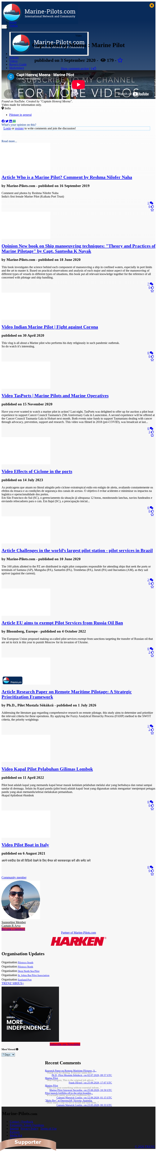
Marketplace (16, 67)
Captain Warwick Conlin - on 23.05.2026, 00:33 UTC (84, 1105)
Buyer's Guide (18, 64)
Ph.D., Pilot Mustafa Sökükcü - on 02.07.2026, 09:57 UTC (82, 1075)
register (19, 128)
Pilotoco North (25, 966)
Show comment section (75, 68)
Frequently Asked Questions (27, 1125)
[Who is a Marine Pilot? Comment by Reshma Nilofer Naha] (26, 169)
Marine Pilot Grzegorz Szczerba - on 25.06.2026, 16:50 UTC (80, 1090)
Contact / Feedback (21, 1121)
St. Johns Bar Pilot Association (33, 975)
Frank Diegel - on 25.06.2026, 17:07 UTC (90, 1082)
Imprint (14, 1128)
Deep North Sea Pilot (28, 971)
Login (7, 128)
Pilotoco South (25, 962)
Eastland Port (25, 979)
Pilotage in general (20, 114)
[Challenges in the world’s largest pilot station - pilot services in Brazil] (26, 542)
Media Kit (16, 1135)
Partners (15, 1132)
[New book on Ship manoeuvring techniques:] (26, 237)
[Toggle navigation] (4, 27)
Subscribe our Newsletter (65, 1044)
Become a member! (13, 929)
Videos (13, 61)
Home (13, 22)
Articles (14, 57)
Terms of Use (48, 1128)
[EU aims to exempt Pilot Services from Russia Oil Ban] (26, 614)
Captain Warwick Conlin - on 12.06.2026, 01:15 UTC (84, 1097)
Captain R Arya (14, 924)
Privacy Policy (29, 1128)
